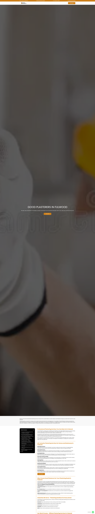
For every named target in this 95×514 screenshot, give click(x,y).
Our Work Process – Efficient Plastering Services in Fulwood (26, 441)
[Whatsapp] (93, 512)
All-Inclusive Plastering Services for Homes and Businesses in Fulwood (27, 435)
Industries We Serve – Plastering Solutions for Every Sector (26, 439)
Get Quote (71, 3)
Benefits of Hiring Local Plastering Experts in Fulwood (26, 450)
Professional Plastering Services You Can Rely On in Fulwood (27, 432)
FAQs (22, 451)
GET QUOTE (47, 213)
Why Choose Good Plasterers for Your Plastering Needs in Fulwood (27, 437)
